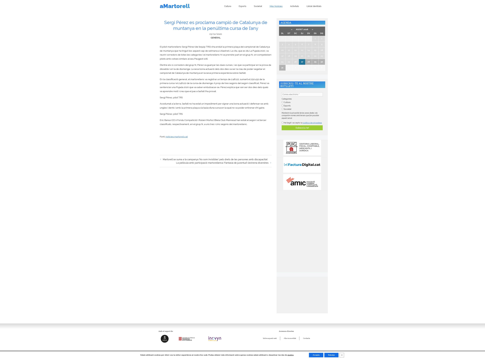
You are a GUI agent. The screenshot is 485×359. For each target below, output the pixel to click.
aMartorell (175, 6)
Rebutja (331, 355)
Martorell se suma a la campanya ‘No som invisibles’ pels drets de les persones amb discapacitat (215, 159)
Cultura (227, 6)
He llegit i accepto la (302, 123)
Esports (242, 6)
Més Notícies (276, 6)
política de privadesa (312, 123)
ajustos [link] (290, 355)
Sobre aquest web (270, 338)
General (216, 37)
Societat (258, 6)
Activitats (294, 6)
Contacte (306, 338)
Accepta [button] (316, 355)
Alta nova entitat (290, 338)
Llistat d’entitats (314, 6)
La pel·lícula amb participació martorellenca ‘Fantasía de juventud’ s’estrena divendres (222, 162)
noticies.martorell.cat (176, 136)
